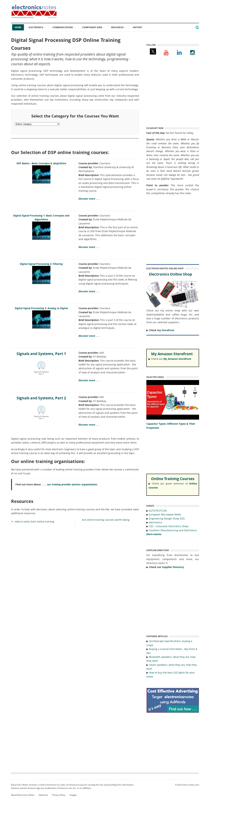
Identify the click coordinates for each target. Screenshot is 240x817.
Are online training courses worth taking (105, 519)
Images (73, 794)
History (137, 27)
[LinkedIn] (179, 52)
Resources (117, 27)
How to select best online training (34, 521)
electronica (155, 522)
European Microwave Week (165, 514)
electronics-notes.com (188, 784)
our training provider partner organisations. (72, 484)
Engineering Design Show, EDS (167, 518)
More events (153, 534)
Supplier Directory (173, 567)
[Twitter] (153, 52)
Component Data (92, 27)
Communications (62, 27)
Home (18, 27)
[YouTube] (166, 52)
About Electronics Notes (22, 794)
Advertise (43, 794)
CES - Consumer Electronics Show (168, 526)
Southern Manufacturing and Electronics (173, 530)
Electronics (36, 27)
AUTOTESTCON (158, 510)
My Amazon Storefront (177, 358)
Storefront (168, 330)
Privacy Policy (58, 794)
